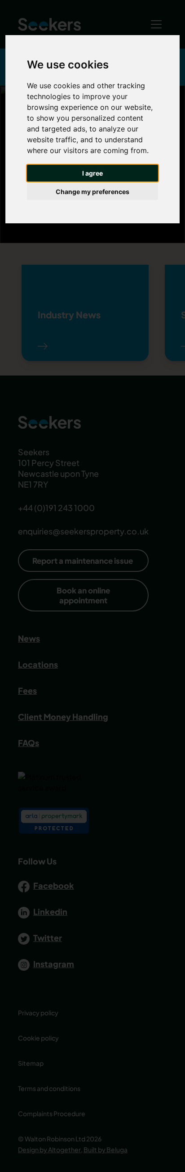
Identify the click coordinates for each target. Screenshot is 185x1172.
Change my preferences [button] (92, 191)
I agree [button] (92, 173)
